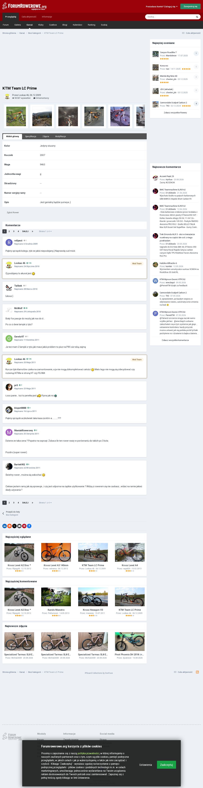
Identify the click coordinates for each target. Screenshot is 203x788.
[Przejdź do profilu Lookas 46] (7, 96)
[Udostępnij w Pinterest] (24, 526)
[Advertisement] (74, 61)
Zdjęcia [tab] (46, 136)
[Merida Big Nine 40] (155, 77)
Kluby (40, 25)
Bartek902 (19, 464)
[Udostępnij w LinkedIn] (4, 526)
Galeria (17, 25)
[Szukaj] (197, 16)
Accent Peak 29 (167, 176)
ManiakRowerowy (23, 430)
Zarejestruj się (190, 6)
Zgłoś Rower (13, 212)
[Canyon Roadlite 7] (155, 54)
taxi (167, 69)
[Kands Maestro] (56, 596)
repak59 (126, 569)
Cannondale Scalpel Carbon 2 (173, 102)
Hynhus (169, 179)
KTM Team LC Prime (93, 565)
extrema (53, 569)
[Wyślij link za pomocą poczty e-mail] (19, 526)
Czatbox (53, 25)
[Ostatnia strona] (32, 231)
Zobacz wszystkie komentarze (175, 340)
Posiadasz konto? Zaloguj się (161, 6)
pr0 (16, 385)
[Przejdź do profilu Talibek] (9, 287)
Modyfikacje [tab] (60, 136)
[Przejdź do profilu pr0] (9, 387)
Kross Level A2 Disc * (19, 565)
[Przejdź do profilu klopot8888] (9, 409)
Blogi (64, 25)
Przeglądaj (10, 17)
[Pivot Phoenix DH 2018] (130, 641)
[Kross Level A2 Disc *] (19, 552)
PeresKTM (170, 315)
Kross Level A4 (130, 565)
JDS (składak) (166, 89)
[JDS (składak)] (155, 91)
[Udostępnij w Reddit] (9, 526)
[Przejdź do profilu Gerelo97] (9, 338)
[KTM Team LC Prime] (93, 552)
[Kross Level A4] (130, 552)
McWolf (18, 308)
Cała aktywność (29, 17)
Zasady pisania (70, 739)
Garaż (29, 25)
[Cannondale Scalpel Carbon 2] (155, 104)
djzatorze (127, 658)
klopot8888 (20, 408)
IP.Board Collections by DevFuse (99, 673)
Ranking (91, 25)
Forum (6, 25)
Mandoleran (171, 56)
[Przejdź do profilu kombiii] (155, 264)
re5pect (18, 240)
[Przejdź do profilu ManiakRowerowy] (9, 432)
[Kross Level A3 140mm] (56, 552)
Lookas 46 (19, 263)
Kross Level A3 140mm (56, 565)
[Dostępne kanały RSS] (197, 672)
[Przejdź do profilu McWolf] (9, 310)
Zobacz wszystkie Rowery (175, 113)
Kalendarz (77, 25)
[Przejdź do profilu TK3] (155, 294)
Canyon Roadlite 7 (168, 52)
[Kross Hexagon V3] (93, 596)
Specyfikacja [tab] (30, 136)
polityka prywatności (88, 753)
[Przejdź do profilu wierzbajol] (155, 281)
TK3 (167, 106)
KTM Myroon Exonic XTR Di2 (172, 279)
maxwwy (90, 613)
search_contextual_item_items (175, 17)
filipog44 (16, 569)
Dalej (25, 231)
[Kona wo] (155, 67)
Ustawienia (145, 764)
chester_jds (171, 79)
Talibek (18, 285)
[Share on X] (14, 526)
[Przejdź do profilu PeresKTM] (155, 313)
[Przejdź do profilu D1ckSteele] (155, 191)
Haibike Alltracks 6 (168, 263)
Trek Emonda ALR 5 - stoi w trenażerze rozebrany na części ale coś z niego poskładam (177, 237)
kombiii (169, 266)
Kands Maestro (56, 609)
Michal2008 (16, 658)
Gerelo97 (19, 336)
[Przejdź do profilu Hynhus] (155, 178)
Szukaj (104, 25)
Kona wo (164, 66)
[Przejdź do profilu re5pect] (9, 242)
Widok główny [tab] (12, 136)
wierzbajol (170, 282)
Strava (103, 739)
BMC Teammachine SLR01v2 (173, 189)
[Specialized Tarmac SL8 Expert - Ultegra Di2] (19, 641)
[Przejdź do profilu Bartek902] (9, 466)
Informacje (47, 17)
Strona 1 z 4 (44, 231)
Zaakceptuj (166, 764)
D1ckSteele (171, 193)
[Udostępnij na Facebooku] (29, 526)
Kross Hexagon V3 (93, 609)
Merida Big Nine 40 (168, 76)
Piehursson (53, 613)
